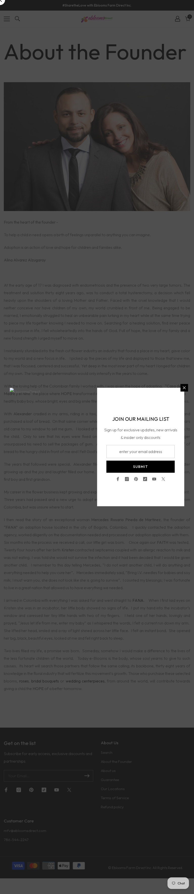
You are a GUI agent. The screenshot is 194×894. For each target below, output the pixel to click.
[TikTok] (145, 479)
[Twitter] (163, 479)
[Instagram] (127, 479)
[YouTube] (154, 479)
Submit (140, 466)
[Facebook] (118, 479)
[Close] (184, 388)
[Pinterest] (136, 479)
